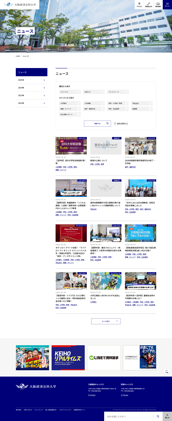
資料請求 (18, 409)
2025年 (21, 80)
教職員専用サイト (79, 409)
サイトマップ (39, 409)
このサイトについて (65, 409)
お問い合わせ (28, 409)
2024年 (21, 87)
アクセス (92, 395)
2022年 (21, 103)
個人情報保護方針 (51, 409)
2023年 (21, 95)
